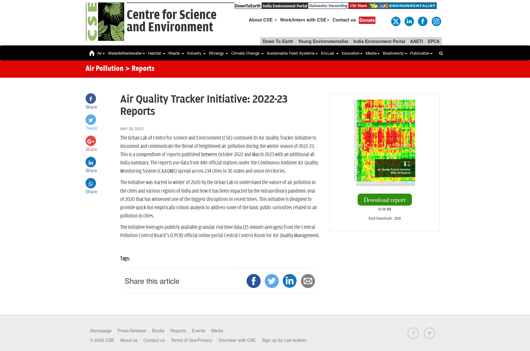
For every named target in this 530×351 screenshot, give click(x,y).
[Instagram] (435, 20)
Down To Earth (278, 41)
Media (371, 53)
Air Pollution (105, 69)
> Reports (140, 69)
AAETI (416, 41)
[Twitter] (395, 20)
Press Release (132, 330)
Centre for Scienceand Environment (172, 21)
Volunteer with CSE (237, 340)
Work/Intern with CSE (303, 19)
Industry (195, 53)
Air (99, 53)
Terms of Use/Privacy (191, 340)
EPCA (434, 41)
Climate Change (246, 53)
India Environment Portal (379, 41)
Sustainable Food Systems (291, 53)
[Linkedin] (408, 20)
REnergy (217, 53)
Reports (178, 330)
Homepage (101, 330)
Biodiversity (393, 53)
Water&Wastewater (125, 53)
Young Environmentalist (323, 41)
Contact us (344, 19)
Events (198, 330)
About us (128, 340)
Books (158, 330)
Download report (385, 199)
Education (350, 53)
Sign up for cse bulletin (284, 340)
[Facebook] (422, 20)
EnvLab (328, 53)
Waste (174, 53)
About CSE (261, 19)
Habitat (155, 53)
